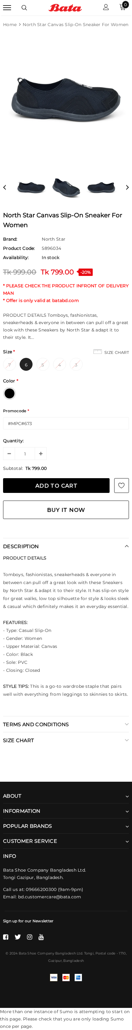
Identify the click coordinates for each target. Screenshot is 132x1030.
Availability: (16, 257)
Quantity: (13, 440)
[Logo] (65, 7)
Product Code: (19, 248)
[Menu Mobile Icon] (7, 7)
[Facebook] (5, 937)
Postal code (105, 953)
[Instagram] (29, 937)
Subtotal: (13, 468)
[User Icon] (106, 7)
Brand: (10, 239)
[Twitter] (17, 937)
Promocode (16, 411)
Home (10, 24)
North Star (53, 239)
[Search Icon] (24, 7)
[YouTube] (41, 937)
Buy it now (66, 510)
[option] (66, 99)
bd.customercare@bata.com (49, 897)
